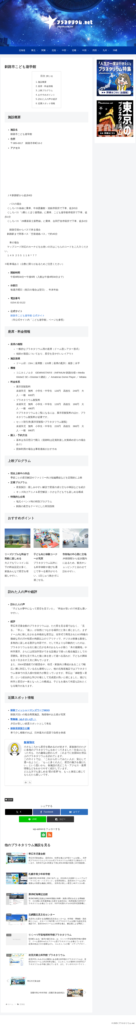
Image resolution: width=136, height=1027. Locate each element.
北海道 (10, 800)
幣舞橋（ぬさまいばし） (23, 719)
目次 (42, 76)
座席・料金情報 (45, 86)
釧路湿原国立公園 (20, 728)
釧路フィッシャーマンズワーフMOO (30, 710)
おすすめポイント (46, 95)
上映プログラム (45, 90)
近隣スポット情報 (46, 103)
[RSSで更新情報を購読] (30, 782)
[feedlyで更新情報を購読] (25, 782)
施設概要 (42, 82)
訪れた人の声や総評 (47, 99)
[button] (60, 819)
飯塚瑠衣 (29, 742)
